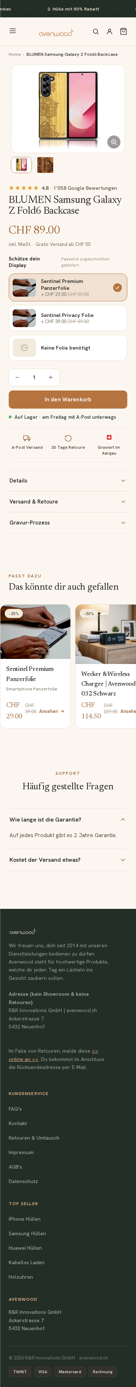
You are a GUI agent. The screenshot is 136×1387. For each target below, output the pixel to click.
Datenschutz (23, 1181)
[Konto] (109, 31)
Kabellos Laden (27, 1262)
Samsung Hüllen (27, 1233)
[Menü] (12, 31)
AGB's (15, 1167)
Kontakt (18, 1123)
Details (18, 480)
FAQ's (15, 1109)
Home (15, 54)
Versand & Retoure (33, 501)
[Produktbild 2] (45, 165)
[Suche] (95, 31)
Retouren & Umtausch (34, 1138)
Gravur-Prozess (29, 522)
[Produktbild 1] (21, 165)
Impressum (21, 1152)
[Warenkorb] (123, 31)
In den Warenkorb (68, 399)
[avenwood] (56, 31)
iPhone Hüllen (25, 1219)
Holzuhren (21, 1277)
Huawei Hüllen (25, 1248)
